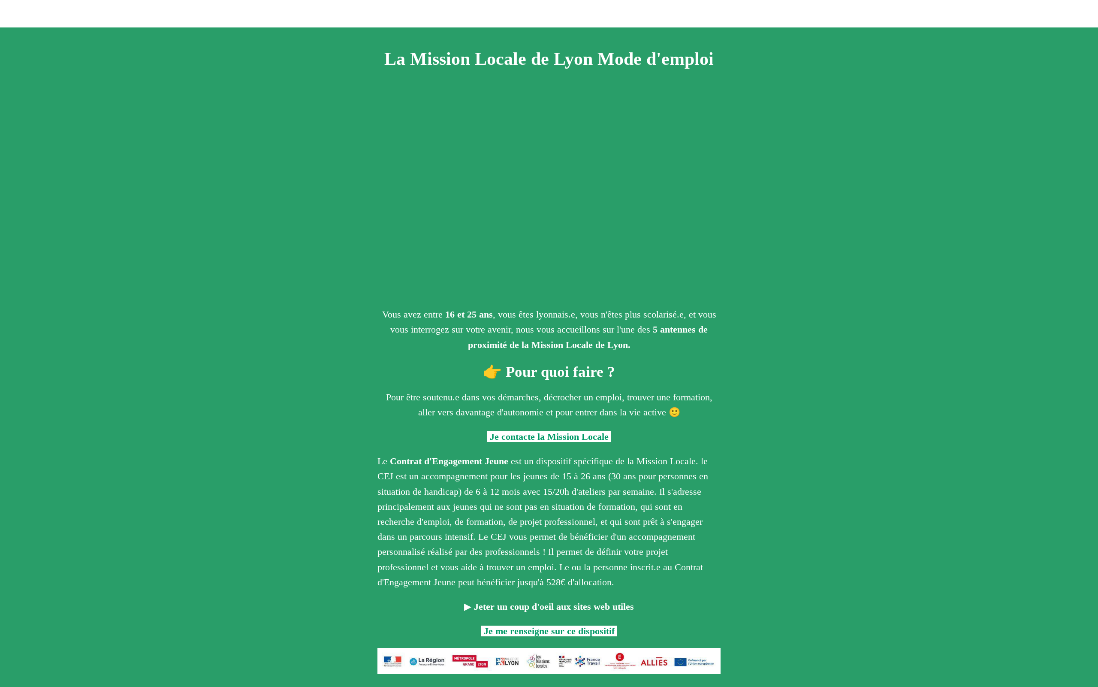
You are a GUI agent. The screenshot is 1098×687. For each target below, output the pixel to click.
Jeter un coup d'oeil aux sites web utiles (552, 606)
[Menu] (17, 13)
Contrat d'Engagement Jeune (449, 461)
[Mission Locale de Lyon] (1058, 13)
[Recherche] (1081, 13)
